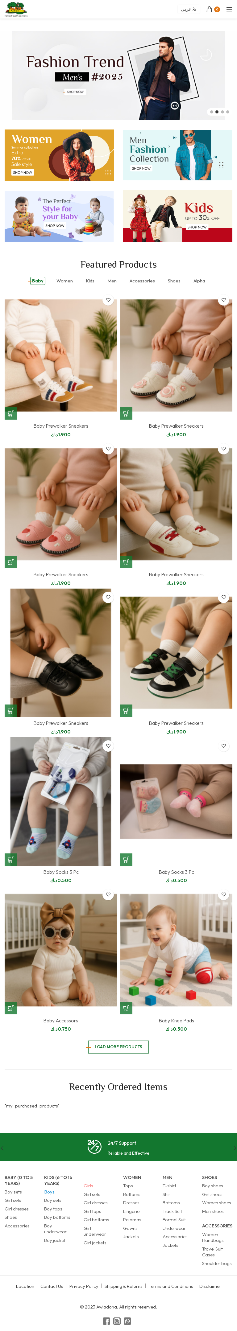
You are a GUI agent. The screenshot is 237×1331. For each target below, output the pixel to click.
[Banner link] (59, 155)
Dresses (131, 1203)
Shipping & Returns (124, 1286)
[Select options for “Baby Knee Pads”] (126, 1008)
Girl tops (92, 1211)
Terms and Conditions (171, 1286)
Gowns (130, 1228)
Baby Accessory (60, 1020)
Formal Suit (174, 1219)
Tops (128, 1186)
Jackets (131, 1236)
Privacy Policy (83, 1286)
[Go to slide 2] (216, 111)
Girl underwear (95, 1231)
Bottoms (131, 1194)
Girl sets (13, 1200)
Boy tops (53, 1209)
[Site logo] (16, 9)
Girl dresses (17, 1209)
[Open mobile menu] (229, 9)
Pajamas (132, 1219)
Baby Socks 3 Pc (61, 872)
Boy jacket (54, 1240)
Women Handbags (213, 1237)
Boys (49, 1192)
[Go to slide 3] (222, 111)
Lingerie (131, 1211)
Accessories (17, 1226)
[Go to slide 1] (211, 111)
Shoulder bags (217, 1263)
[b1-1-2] (118, 75)
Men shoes (213, 1211)
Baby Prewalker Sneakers (60, 426)
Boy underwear (55, 1229)
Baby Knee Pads (176, 1020)
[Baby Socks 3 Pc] (61, 801)
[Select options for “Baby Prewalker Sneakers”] (11, 413)
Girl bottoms (96, 1219)
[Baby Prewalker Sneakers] (61, 355)
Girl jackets (95, 1243)
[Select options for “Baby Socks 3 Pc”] (11, 859)
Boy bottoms (57, 1217)
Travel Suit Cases (212, 1252)
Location (25, 1286)
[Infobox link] (118, 1148)
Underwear (174, 1228)
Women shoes (216, 1203)
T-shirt (169, 1186)
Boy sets (13, 1192)
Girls (88, 1186)
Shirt (167, 1194)
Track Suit (172, 1211)
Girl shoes (212, 1194)
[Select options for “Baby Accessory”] (11, 1008)
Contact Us (51, 1286)
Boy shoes (212, 1186)
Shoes (11, 1217)
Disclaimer (210, 1286)
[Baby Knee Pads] (176, 950)
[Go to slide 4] (227, 111)
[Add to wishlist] (108, 299)
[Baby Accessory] (61, 950)
